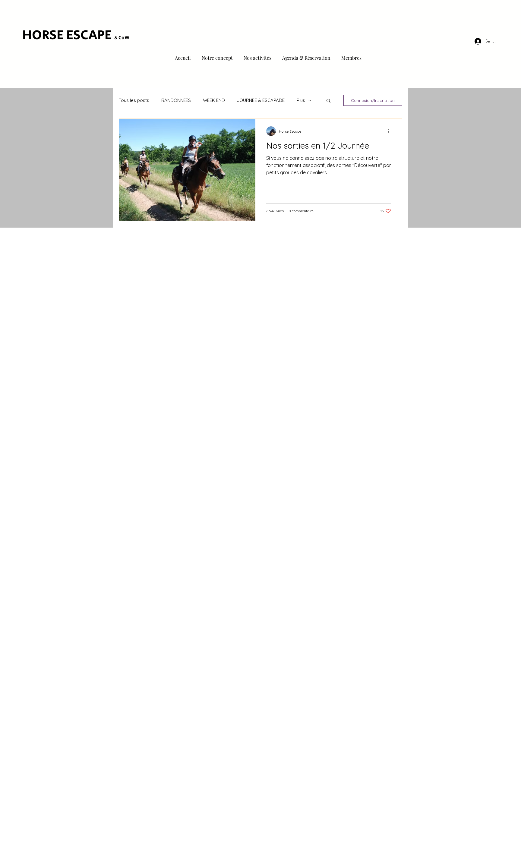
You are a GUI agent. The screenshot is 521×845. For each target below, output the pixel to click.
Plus (301, 100)
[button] (328, 101)
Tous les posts (134, 100)
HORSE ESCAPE (68, 35)
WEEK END (214, 100)
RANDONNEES (176, 100)
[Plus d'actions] (390, 131)
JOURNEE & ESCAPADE (261, 100)
